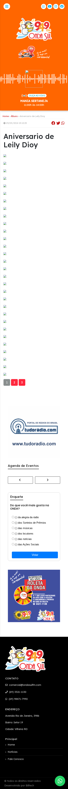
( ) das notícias (23, 538)
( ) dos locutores (23, 533)
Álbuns (14, 116)
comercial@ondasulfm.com (24, 685)
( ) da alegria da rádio (26, 517)
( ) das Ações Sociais (26, 544)
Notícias (12, 751)
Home (6, 116)
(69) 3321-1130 (17, 692)
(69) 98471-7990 (18, 699)
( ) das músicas (23, 528)
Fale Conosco (16, 759)
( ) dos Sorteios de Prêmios (30, 522)
